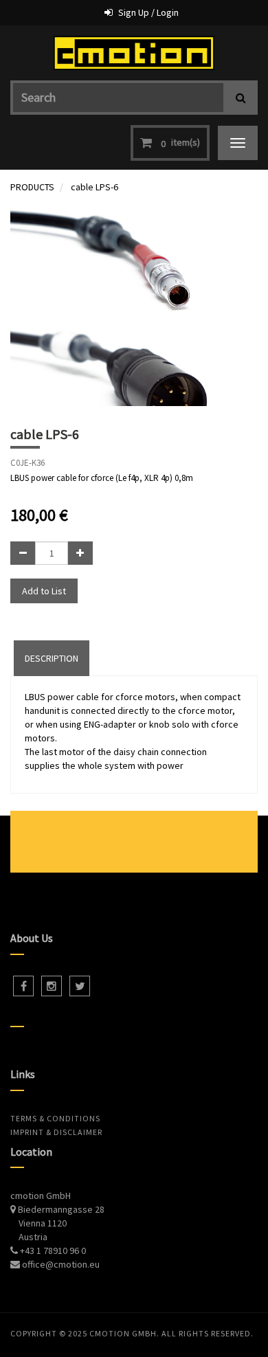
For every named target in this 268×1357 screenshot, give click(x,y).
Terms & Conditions (55, 1118)
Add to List (44, 591)
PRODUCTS (32, 187)
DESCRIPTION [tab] (51, 658)
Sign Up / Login (148, 12)
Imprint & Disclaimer (56, 1132)
